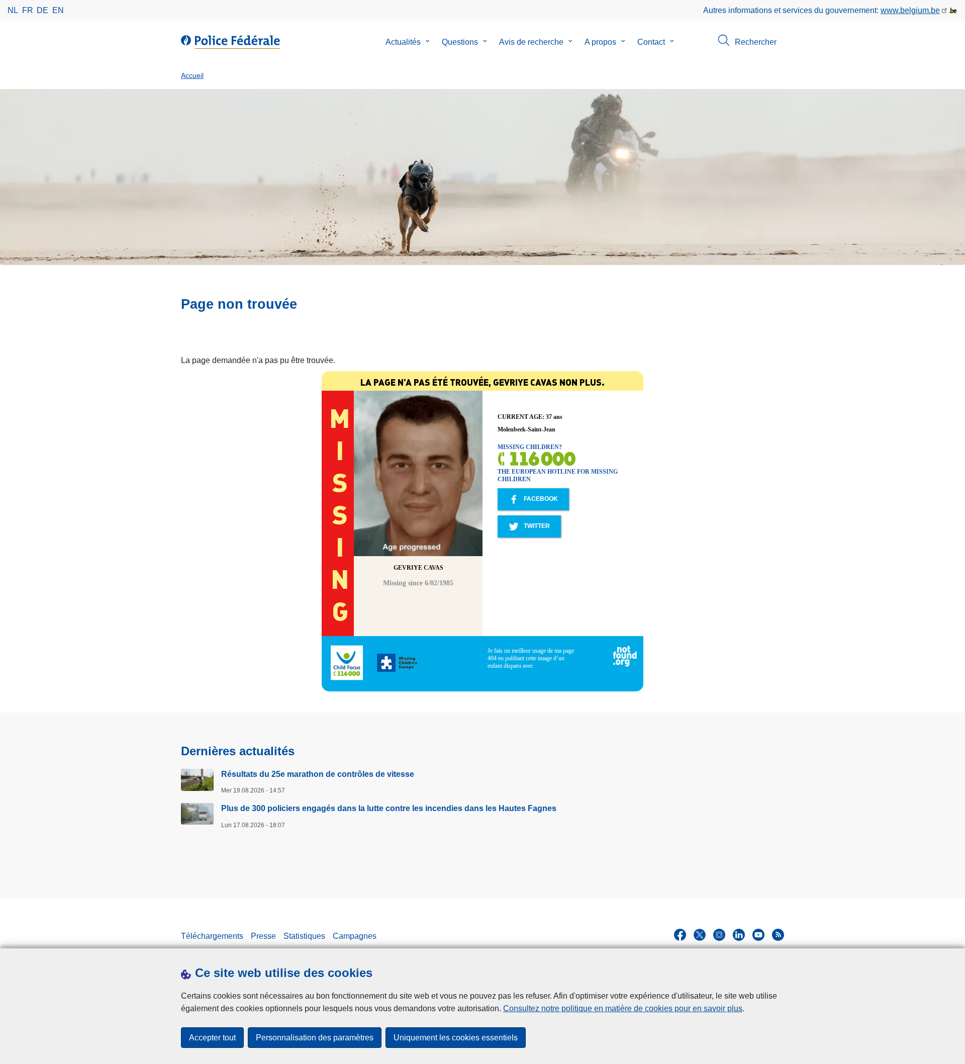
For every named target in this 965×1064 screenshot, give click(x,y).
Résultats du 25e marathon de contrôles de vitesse (317, 774)
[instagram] (719, 935)
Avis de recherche (531, 42)
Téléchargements (212, 936)
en (58, 10)
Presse (263, 936)
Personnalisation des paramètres (314, 1037)
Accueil (192, 75)
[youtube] (758, 935)
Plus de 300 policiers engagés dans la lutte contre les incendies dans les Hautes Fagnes (388, 808)
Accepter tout (212, 1037)
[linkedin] (739, 935)
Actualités (403, 42)
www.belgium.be (910, 10)
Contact (651, 42)
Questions (460, 42)
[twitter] (700, 935)
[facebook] (680, 935)
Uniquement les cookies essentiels (456, 1037)
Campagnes (354, 936)
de (42, 10)
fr (27, 10)
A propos (600, 42)
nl (13, 10)
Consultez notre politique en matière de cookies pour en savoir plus (622, 1008)
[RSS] (778, 935)
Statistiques (304, 936)
